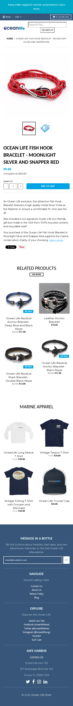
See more (36, 274)
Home (10, 39)
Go (66, 560)
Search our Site (36, 620)
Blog (36, 597)
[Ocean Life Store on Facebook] (33, 682)
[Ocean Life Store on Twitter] (28, 682)
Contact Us (36, 586)
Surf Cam (36, 639)
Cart (62, 17)
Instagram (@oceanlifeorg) (36, 632)
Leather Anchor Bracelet (54, 320)
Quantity (8, 181)
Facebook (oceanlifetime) (36, 624)
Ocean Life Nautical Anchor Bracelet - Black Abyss (54, 366)
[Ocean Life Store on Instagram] (39, 682)
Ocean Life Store (41, 694)
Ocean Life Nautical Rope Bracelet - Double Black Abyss (19, 377)
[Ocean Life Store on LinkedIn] (45, 682)
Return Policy (36, 593)
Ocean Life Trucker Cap (54, 501)
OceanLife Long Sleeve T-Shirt (19, 454)
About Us (36, 590)
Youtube (36, 636)
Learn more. (56, 240)
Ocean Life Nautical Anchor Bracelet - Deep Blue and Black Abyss (19, 323)
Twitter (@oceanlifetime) (36, 628)
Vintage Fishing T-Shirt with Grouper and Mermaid (18, 504)
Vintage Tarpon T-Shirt (54, 452)
